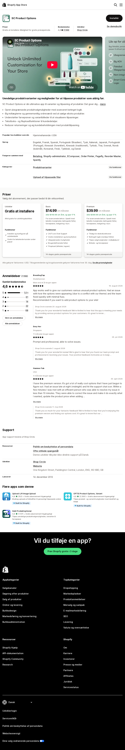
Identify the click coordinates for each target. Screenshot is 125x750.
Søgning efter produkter (15, 593)
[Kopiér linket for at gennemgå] (46, 275)
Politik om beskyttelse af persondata (53, 446)
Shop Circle (82, 30)
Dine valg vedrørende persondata (20, 741)
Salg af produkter (11, 599)
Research (7, 664)
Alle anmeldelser (12, 323)
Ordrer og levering (12, 605)
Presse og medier (72, 664)
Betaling (37, 156)
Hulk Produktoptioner (22, 511)
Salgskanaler (9, 588)
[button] (31, 498)
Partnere (68, 670)
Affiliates (68, 676)
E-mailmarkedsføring (74, 610)
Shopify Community (12, 659)
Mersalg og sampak (74, 605)
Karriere (67, 653)
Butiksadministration (13, 622)
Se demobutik (114, 26)
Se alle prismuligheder (102, 263)
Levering (68, 622)
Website (37, 466)
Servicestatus (71, 687)
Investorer (69, 659)
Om (65, 647)
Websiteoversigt (11, 733)
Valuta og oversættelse (76, 627)
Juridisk (67, 681)
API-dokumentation (12, 653)
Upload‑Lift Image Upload (24, 493)
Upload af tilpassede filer (47, 177)
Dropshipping (70, 588)
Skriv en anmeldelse (14, 318)
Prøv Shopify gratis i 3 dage (63, 551)
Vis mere (39, 317)
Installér (114, 18)
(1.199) (66, 30)
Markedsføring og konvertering (19, 616)
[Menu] (121, 4)
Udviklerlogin (9, 710)
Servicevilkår (9, 718)
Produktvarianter (42, 167)
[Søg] (115, 4)
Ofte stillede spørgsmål (46, 451)
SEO (65, 616)
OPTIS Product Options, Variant (87, 493)
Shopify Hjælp (10, 647)
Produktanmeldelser (74, 599)
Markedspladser (72, 593)
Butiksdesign (9, 610)
